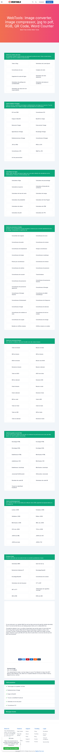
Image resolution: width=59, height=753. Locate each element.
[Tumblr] (39, 659)
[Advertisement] (29, 12)
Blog (35, 736)
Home (27, 731)
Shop (35, 731)
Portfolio (36, 734)
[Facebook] (20, 659)
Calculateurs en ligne (11, 171)
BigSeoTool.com (39, 751)
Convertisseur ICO (12, 705)
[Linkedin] (31, 659)
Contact (27, 741)
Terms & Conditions (45, 738)
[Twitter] (24, 659)
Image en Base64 (12, 694)
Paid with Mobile (19, 734)
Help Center (20, 731)
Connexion (41, 2)
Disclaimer (45, 731)
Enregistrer (49, 2)
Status (18, 738)
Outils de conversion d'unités (14, 227)
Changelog (19, 740)
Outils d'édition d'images (12, 103)
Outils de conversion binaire (13, 340)
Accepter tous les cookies (11, 748)
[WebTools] (14, 2)
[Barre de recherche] (33, 2)
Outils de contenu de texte (13, 54)
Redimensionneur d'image (14, 690)
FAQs (27, 736)
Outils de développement (13, 501)
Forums (36, 741)
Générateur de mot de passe (14, 701)
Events (36, 739)
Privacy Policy (45, 734)
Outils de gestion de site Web (14, 433)
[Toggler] (2, 2)
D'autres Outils (10, 556)
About (27, 734)
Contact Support (19, 743)
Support (28, 739)
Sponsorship (46, 742)
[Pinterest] (27, 659)
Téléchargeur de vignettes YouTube (16, 686)
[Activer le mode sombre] (36, 2)
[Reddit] (35, 659)
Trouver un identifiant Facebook (15, 697)
